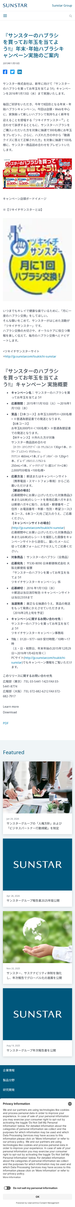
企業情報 (9, 1070)
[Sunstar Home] (15, 5)
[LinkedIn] (19, 72)
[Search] (70, 16)
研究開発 (9, 1090)
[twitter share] (12, 72)
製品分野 (9, 1080)
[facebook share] (5, 72)
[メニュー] (6, 15)
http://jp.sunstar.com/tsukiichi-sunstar (30, 356)
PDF (5, 723)
